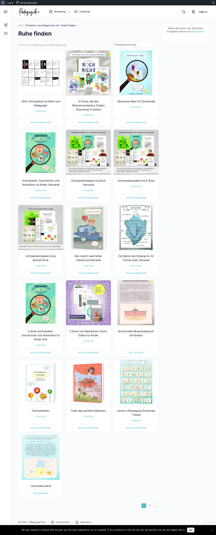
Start (21, 25)
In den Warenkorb (41, 122)
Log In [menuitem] (10, 2)
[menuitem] (3, 2)
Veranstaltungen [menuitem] (28, 2)
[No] (211, 530)
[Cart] (193, 11)
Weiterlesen (136, 352)
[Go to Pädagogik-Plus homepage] (29, 11)
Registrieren (198, 31)
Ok (190, 530)
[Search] (183, 12)
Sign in (203, 11)
